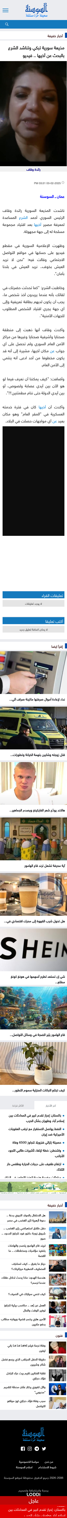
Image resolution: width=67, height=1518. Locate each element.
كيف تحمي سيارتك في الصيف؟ (27, 1293)
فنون (59, 1335)
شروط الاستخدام (47, 1466)
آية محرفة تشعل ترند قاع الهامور (44, 865)
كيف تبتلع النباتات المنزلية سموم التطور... (38, 1089)
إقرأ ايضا (57, 646)
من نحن (49, 1461)
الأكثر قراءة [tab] (18, 1105)
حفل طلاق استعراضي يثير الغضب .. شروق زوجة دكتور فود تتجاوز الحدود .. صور (24, 1233)
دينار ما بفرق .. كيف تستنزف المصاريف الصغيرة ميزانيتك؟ (28, 1266)
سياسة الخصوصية (29, 1461)
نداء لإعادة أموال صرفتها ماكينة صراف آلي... (37, 698)
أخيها (37, 223)
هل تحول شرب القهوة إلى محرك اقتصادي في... (34, 920)
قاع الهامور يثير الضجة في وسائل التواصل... (37, 1034)
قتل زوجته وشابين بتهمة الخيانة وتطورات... (37, 754)
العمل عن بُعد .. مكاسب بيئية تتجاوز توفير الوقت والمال (25, 1307)
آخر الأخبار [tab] (51, 1105)
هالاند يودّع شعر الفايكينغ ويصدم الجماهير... (37, 809)
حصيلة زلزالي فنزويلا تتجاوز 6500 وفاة (37, 1142)
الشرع (23, 216)
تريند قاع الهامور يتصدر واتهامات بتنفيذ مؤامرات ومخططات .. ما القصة (27, 1250)
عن (52, 350)
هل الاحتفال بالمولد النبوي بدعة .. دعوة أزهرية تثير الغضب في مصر (26, 1217)
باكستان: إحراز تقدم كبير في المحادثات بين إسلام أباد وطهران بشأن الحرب (36, 1117)
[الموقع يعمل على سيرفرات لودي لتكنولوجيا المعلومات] (33, 1493)
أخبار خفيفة (55, 35)
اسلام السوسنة (24, 1466)
